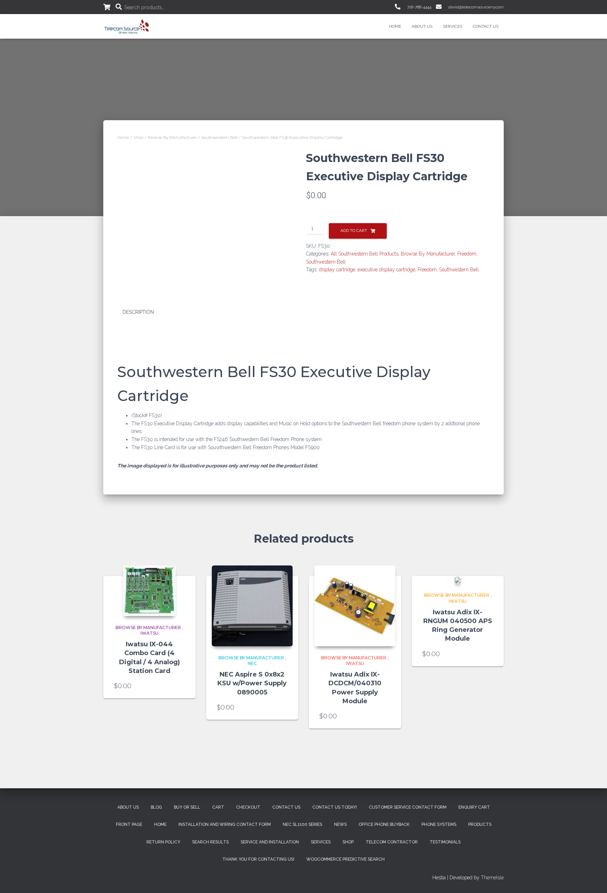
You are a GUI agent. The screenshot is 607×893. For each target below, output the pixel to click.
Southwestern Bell (219, 137)
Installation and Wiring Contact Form (224, 824)
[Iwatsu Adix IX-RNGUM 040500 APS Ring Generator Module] (457, 580)
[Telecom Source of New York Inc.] (127, 26)
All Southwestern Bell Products (364, 254)
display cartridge (337, 269)
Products (479, 824)
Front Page (129, 824)
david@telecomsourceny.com (475, 7)
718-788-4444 (418, 7)
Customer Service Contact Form (407, 807)
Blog (156, 807)
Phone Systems (439, 824)
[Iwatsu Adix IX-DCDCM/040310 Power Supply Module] (354, 605)
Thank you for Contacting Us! (258, 859)
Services (452, 26)
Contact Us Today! (334, 807)
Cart (218, 807)
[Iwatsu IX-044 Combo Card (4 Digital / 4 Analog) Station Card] (149, 590)
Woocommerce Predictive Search (345, 859)
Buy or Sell (187, 807)
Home (395, 26)
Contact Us (485, 26)
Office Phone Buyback (384, 824)
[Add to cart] (181, 686)
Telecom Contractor (392, 842)
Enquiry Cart (474, 807)
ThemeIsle (492, 877)
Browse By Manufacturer (172, 137)
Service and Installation (270, 842)
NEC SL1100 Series (302, 824)
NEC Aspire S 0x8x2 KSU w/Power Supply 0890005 (252, 683)
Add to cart (353, 230)
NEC (252, 663)
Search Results (210, 842)
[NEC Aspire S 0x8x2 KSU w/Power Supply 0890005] (252, 605)
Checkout (248, 807)
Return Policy (163, 842)
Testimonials (445, 842)
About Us (422, 26)
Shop (138, 137)
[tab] (143, 312)
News (340, 824)
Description (138, 312)
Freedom (466, 254)
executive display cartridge (386, 269)
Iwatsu (149, 633)
